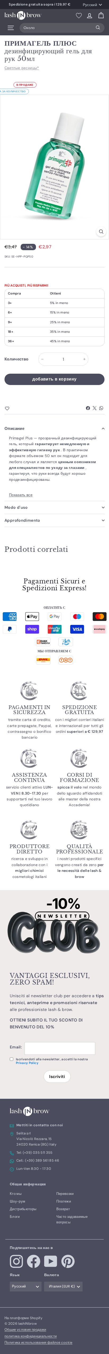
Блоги (15, 1216)
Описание (14, 428)
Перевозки (65, 1193)
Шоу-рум (17, 1201)
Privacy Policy (27, 1063)
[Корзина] (101, 15)
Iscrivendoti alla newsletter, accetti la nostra (52, 1061)
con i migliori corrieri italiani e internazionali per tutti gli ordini (79, 725)
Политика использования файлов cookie (38, 1342)
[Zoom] (101, 231)
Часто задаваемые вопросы (72, 1219)
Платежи (63, 1201)
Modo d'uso (16, 507)
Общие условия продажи (25, 1329)
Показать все (21, 494)
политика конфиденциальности (30, 1336)
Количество (16, 359)
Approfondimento (22, 520)
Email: (16, 1047)
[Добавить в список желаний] (16, 408)
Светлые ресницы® (21, 67)
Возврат (63, 1209)
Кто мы (15, 1193)
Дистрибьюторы (23, 1209)
